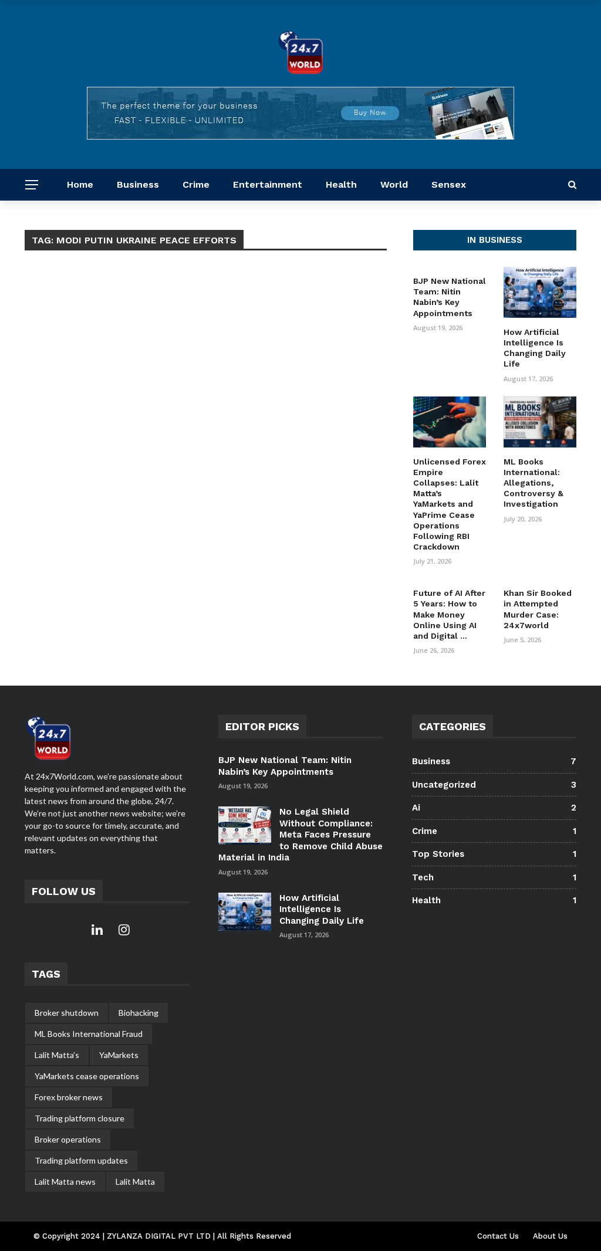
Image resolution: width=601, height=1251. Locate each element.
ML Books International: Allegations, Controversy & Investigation (533, 483)
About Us (550, 1236)
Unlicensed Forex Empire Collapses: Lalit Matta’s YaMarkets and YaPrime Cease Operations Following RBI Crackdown (449, 504)
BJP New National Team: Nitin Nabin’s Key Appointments (285, 766)
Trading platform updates (81, 1160)
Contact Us (498, 1236)
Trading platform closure (79, 1118)
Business (138, 184)
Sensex (448, 184)
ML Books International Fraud (89, 1034)
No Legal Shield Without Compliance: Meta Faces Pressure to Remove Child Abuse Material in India (300, 834)
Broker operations (68, 1139)
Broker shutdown (67, 1013)
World (394, 184)
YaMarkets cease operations (87, 1076)
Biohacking (138, 1013)
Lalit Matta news (65, 1181)
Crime (196, 184)
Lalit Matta (135, 1181)
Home (80, 184)
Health (341, 184)
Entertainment (267, 184)
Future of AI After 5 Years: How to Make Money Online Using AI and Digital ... (449, 614)
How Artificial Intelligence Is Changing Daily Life (321, 909)
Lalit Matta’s (57, 1055)
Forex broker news (69, 1097)
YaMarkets (119, 1055)
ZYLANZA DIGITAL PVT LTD (160, 1236)
